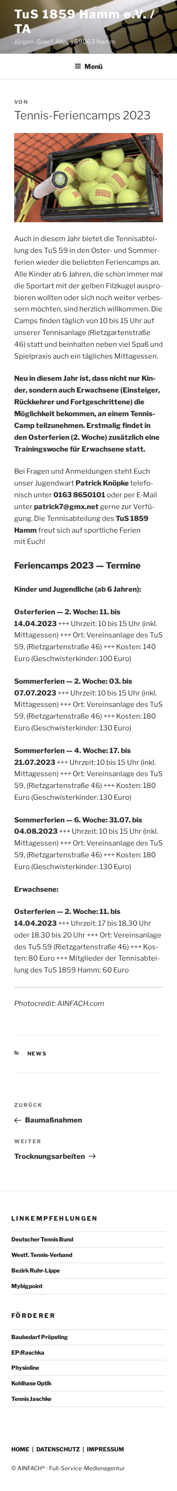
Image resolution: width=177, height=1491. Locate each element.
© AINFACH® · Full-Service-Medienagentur (68, 1468)
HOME (20, 1449)
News (37, 1053)
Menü (93, 66)
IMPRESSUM (105, 1449)
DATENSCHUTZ (58, 1449)
